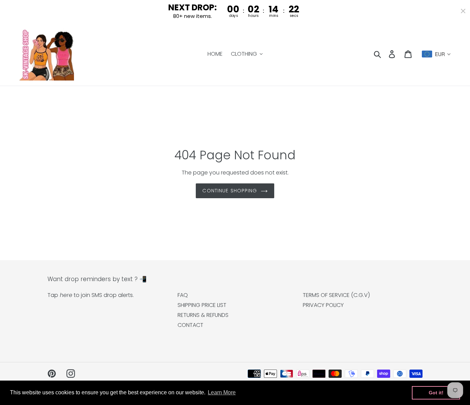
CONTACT (190, 325)
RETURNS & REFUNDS (203, 315)
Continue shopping (229, 190)
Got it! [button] (436, 392)
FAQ (183, 295)
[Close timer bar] (463, 11)
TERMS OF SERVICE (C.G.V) (336, 295)
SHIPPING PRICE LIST (202, 305)
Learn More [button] (222, 392)
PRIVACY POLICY (323, 305)
